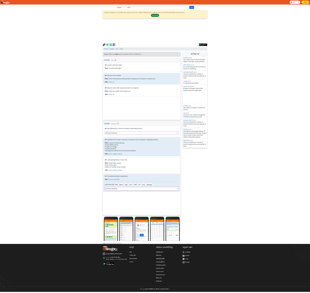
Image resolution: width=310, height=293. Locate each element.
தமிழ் (143, 185)
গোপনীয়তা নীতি (132, 255)
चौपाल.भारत (159, 278)
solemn (120, 154)
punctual (186, 86)
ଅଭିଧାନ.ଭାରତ (160, 271)
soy (184, 113)
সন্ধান (191, 7)
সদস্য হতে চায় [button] (155, 15)
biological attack (188, 72)
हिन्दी (116, 185)
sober (107, 59)
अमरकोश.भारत (159, 252)
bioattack (186, 140)
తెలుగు (121, 185)
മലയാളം (149, 185)
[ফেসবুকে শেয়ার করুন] (114, 44)
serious (111, 179)
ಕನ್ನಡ (126, 185)
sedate (115, 154)
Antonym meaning (111, 133)
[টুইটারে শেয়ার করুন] (107, 44)
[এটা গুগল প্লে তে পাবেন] (203, 44)
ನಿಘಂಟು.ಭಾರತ (160, 268)
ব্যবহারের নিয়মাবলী (133, 258)
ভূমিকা (130, 252)
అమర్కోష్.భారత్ (160, 258)
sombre (119, 170)
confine (185, 106)
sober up (111, 82)
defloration (186, 65)
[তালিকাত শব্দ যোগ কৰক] (115, 60)
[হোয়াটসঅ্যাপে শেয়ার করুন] (110, 44)
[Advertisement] (155, 31)
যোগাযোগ (131, 262)
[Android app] (109, 264)
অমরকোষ (106, 49)
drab (110, 170)
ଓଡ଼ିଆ (130, 185)
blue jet (185, 129)
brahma (185, 58)
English (112, 49)
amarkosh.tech (160, 275)
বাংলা (139, 185)
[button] (108, 228)
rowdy (185, 81)
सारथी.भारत (159, 281)
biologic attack (187, 120)
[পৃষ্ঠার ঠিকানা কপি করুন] (104, 44)
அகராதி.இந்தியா (160, 262)
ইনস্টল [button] (141, 235)
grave (110, 154)
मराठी (135, 185)
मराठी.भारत (158, 255)
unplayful (117, 179)
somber (114, 170)
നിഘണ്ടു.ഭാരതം (161, 265)
